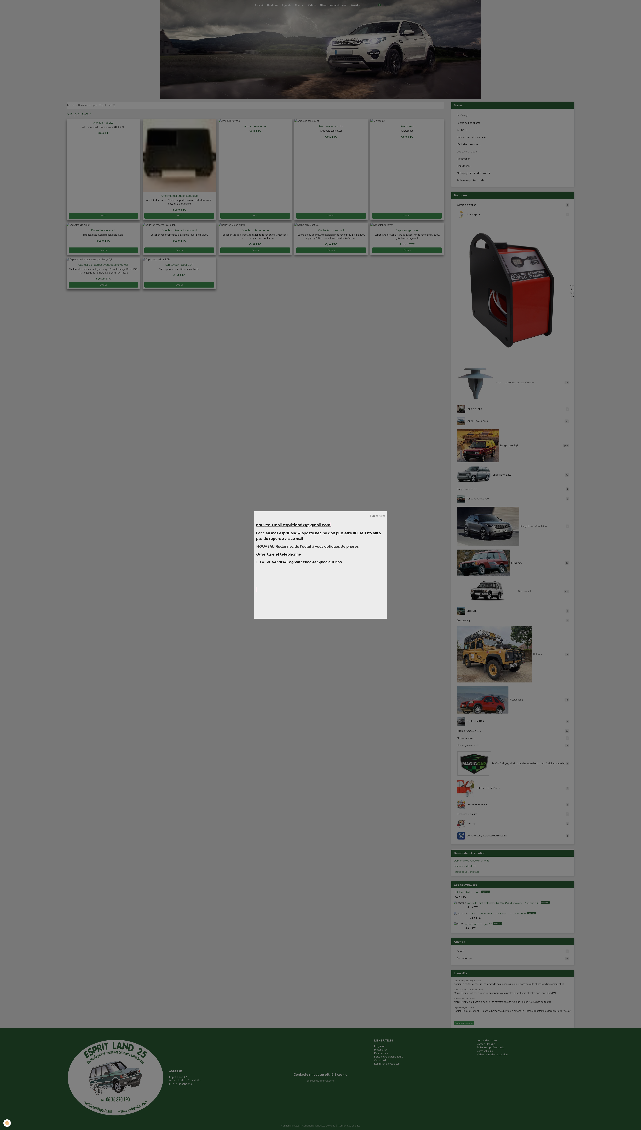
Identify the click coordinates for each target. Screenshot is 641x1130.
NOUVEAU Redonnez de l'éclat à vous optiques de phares (308, 546)
